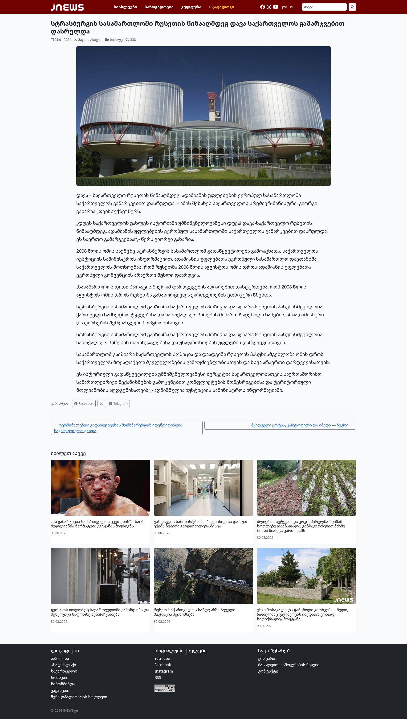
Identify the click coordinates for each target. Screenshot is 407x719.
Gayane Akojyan (90, 39)
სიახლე (116, 39)
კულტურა (191, 6)
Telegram (120, 403)
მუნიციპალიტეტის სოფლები (79, 696)
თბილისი (60, 658)
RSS (158, 677)
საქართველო (64, 671)
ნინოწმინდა (63, 683)
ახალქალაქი (63, 664)
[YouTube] (275, 7)
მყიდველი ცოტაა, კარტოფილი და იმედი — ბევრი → (302, 425)
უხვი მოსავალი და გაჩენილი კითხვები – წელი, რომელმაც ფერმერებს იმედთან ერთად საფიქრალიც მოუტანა (302, 614)
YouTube (162, 658)
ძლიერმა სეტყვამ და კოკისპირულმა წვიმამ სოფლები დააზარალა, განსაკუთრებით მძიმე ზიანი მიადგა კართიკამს (301, 526)
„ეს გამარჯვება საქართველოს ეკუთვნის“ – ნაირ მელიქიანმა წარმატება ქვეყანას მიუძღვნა (97, 524)
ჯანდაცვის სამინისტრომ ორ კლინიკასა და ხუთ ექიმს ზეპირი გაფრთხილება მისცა (200, 524)
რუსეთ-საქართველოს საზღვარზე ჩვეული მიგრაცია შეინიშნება (194, 612)
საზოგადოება (159, 6)
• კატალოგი (221, 6)
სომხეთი (59, 677)
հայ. (293, 7)
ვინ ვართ (267, 658)
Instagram (164, 671)
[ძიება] (352, 7)
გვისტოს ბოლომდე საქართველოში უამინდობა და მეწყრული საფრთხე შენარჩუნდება (100, 612)
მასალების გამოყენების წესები (288, 664)
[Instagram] (269, 7)
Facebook (85, 403)
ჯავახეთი (60, 690)
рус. (285, 7)
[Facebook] (262, 7)
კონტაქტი (268, 671)
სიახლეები (125, 6)
